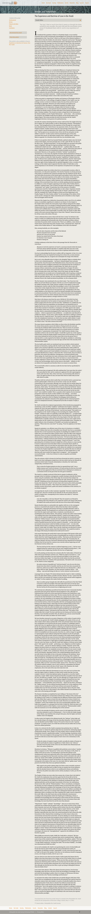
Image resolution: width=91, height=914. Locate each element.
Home (43, 3)
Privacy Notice (40, 912)
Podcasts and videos (13, 24)
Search (87, 3)
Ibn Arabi (48, 3)
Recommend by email (16, 32)
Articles (11, 22)
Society (54, 3)
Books (10, 26)
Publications (60, 3)
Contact (82, 3)
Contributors (12, 28)
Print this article (14, 37)
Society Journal (12, 20)
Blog (77, 3)
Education (72, 3)
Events (66, 3)
